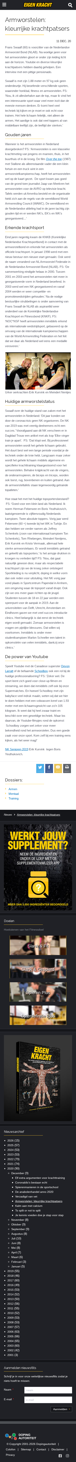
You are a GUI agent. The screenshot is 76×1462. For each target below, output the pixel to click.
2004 (10, 1341)
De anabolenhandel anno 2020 (34, 1191)
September (18, 1229)
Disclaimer (57, 1449)
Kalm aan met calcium (28, 1205)
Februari (16, 1261)
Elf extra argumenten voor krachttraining (40, 1177)
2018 (10, 1275)
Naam (7, 1389)
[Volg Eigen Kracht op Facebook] (60, 1456)
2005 (10, 1336)
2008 (10, 1322)
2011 (10, 1308)
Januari (15, 1266)
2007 (10, 1327)
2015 (10, 1289)
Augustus (17, 1233)
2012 (10, 1303)
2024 (10, 1149)
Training (14, 798)
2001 (10, 1355)
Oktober (16, 1224)
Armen (13, 789)
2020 (10, 1168)
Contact (41, 1449)
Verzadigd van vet (26, 1196)
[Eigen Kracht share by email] (58, 768)
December (17, 1173)
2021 (10, 1163)
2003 (10, 1345)
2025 (10, 1145)
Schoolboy (41, 671)
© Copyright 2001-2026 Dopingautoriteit (31, 1443)
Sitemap (26, 1449)
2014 (10, 1294)
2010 (10, 1313)
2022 (10, 1159)
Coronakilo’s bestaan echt (31, 1182)
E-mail (8, 1399)
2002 (10, 1350)
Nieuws (8, 814)
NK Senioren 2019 (16, 749)
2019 (10, 1271)
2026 (10, 1140)
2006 (10, 1331)
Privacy (10, 1454)
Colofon (10, 1449)
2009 (10, 1317)
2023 (10, 1154)
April (14, 1252)
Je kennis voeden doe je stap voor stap (39, 1215)
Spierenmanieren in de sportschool (36, 1187)
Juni (13, 1243)
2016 (10, 1285)
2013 (10, 1299)
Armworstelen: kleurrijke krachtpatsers (38, 1201)
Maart (15, 1257)
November (17, 1219)
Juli (13, 1238)
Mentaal (14, 793)
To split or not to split (28, 1210)
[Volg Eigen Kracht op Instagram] (67, 1456)
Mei (13, 1247)
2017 (10, 1280)
